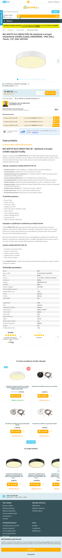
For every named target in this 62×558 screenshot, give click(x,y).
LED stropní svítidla (32, 30)
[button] (56, 471)
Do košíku (51, 93)
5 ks (57, 121)
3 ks (57, 118)
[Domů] (4, 30)
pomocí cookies (46, 542)
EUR (8, 2)
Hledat (55, 11)
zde (60, 543)
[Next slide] (57, 61)
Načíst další (31, 442)
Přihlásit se (56, 2)
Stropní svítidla (20, 30)
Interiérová (10, 30)
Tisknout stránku (8, 98)
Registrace (50, 2)
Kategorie (9, 21)
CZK (4, 2)
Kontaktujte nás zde (15, 104)
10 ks (57, 125)
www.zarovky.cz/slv (18, 109)
